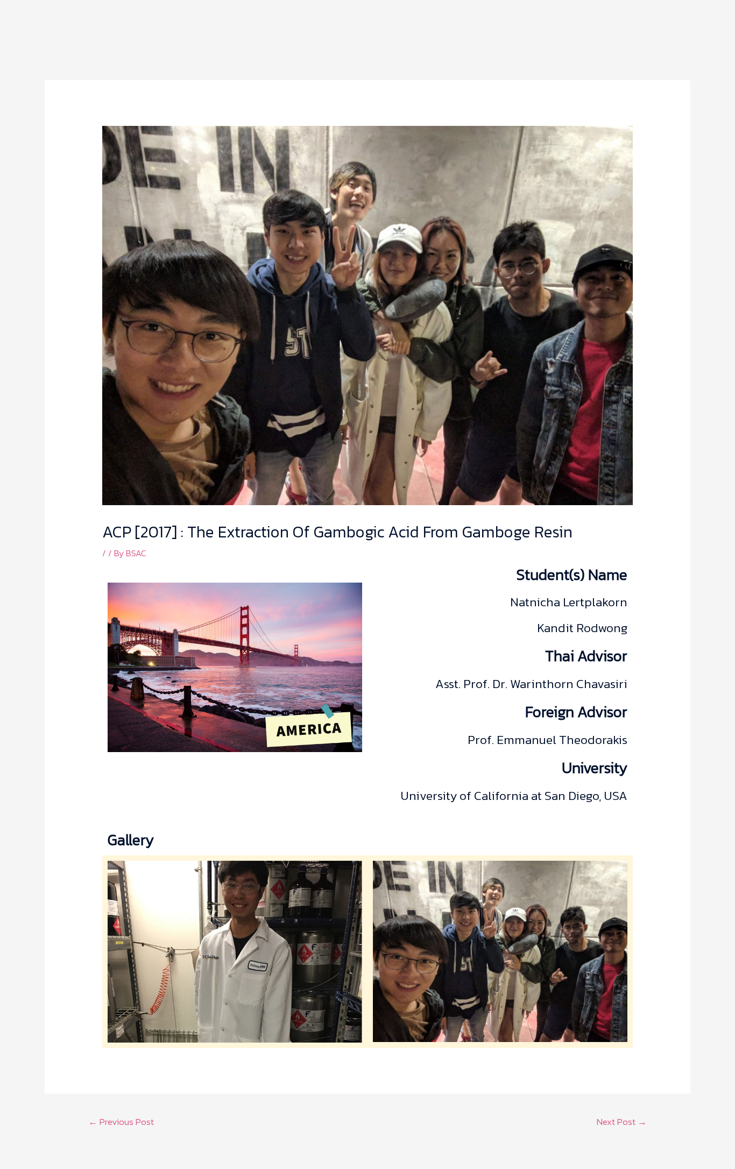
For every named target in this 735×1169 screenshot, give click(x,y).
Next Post (622, 1122)
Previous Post (121, 1122)
